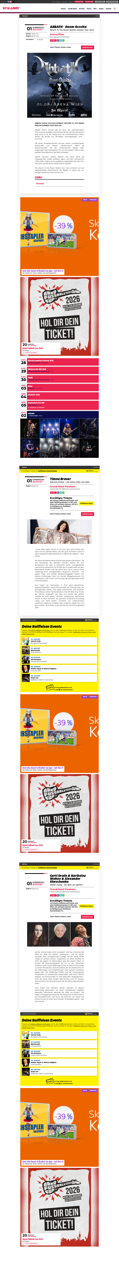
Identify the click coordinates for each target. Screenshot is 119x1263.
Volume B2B (89, 1)
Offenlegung (58, 1)
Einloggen (100, 1)
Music (101, 9)
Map (53, 40)
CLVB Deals (72, 9)
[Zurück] (21, 16)
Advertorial (93, 199)
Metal (97, 16)
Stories (85, 199)
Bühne (24, 467)
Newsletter (79, 1)
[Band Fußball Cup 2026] (59, 316)
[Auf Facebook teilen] (58, 40)
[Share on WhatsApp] (63, 40)
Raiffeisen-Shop (86, 503)
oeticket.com (87, 47)
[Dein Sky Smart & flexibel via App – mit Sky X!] (59, 236)
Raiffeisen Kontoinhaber (47, 471)
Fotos (89, 9)
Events (82, 9)
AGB (53, 1)
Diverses (96, 467)
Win (95, 9)
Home (63, 9)
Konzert (25, 16)
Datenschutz (64, 1)
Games (108, 9)
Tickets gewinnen (31, 352)
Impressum (71, 1)
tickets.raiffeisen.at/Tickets (40, 630)
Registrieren (112, 1)
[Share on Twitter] (61, 40)
